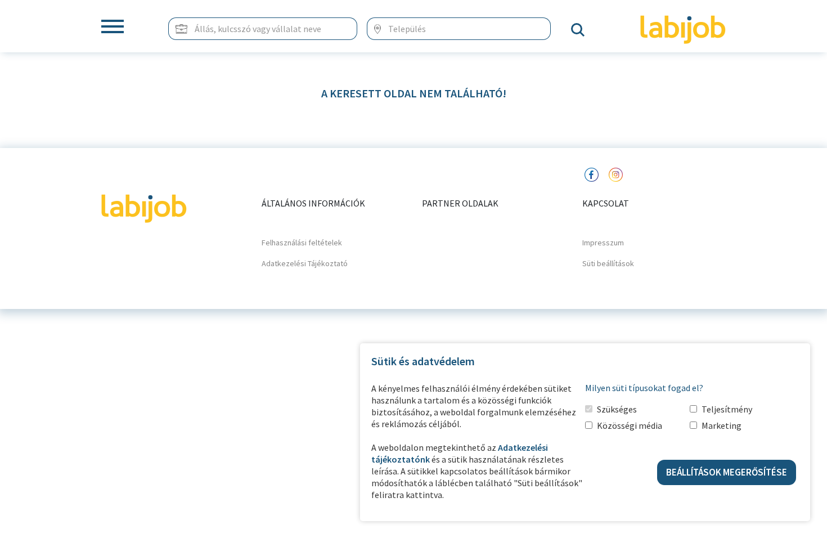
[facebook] (591, 174)
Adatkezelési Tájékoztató (305, 263)
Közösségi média (629, 425)
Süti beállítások (608, 263)
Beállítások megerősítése (726, 472)
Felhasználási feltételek (302, 242)
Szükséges (617, 409)
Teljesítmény (727, 409)
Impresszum (603, 242)
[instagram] (615, 174)
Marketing (721, 425)
